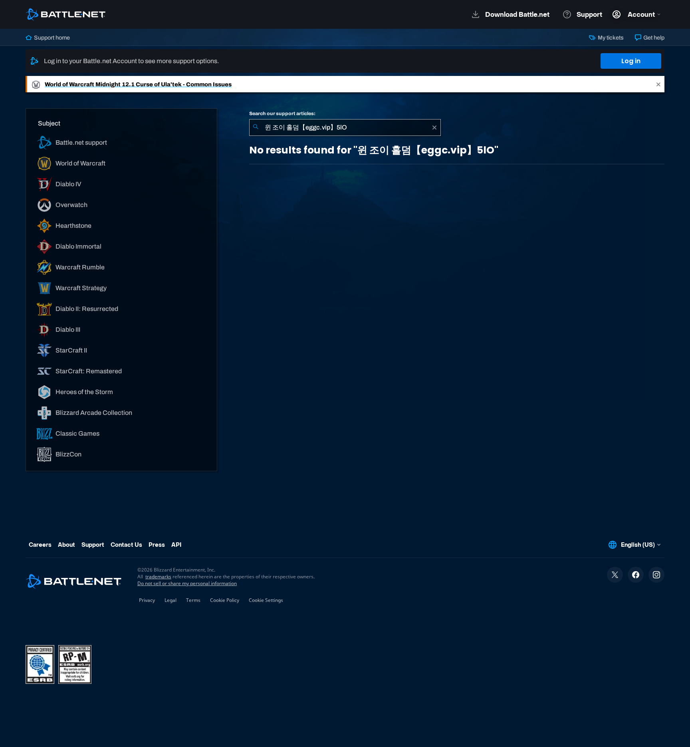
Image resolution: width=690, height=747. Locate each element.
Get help (653, 37)
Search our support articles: (282, 113)
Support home (51, 37)
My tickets (610, 37)
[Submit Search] (255, 127)
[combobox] (345, 127)
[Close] (658, 84)
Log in (630, 61)
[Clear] (434, 127)
